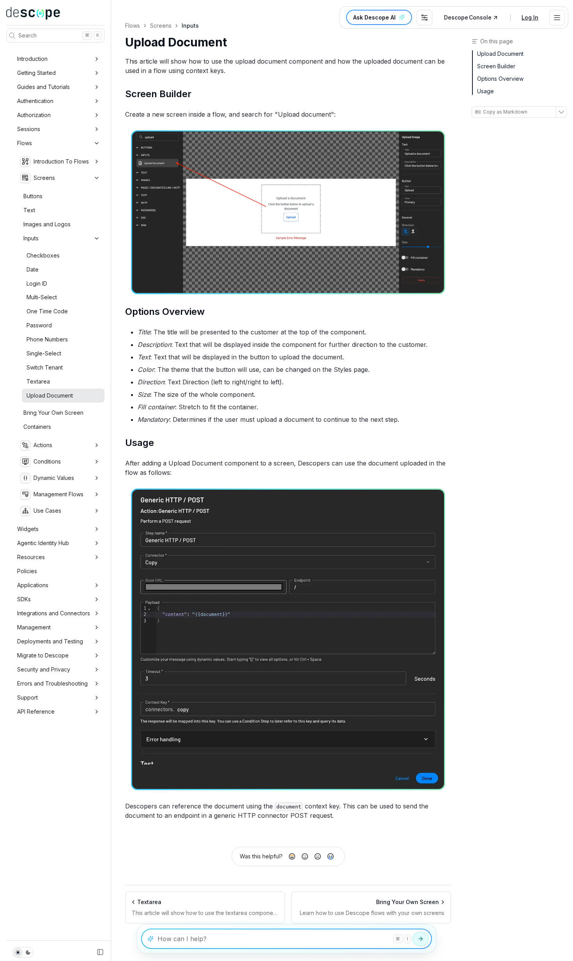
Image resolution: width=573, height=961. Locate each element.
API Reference (36, 711)
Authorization (34, 115)
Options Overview (165, 311)
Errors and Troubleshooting (52, 683)
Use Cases (47, 510)
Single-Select (44, 353)
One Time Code (47, 311)
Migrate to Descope (43, 655)
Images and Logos (47, 224)
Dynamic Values (54, 477)
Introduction (32, 58)
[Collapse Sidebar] (100, 952)
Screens (44, 177)
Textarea (38, 381)
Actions (43, 445)
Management (34, 627)
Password (39, 325)
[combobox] (424, 17)
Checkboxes (43, 255)
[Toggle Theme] (23, 952)
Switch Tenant (45, 367)
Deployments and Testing (50, 641)
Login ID (37, 283)
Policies (27, 571)
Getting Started (36, 72)
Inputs (31, 238)
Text (29, 210)
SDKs (24, 599)
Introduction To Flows (61, 161)
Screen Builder (158, 93)
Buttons (32, 196)
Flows (24, 143)
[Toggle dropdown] (557, 17)
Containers (37, 426)
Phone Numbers (47, 339)
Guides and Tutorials (43, 86)
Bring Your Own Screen (53, 412)
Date (33, 269)
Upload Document (50, 395)
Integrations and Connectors (53, 613)
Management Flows (58, 494)
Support (27, 697)
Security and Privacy (43, 669)
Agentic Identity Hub (43, 543)
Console (468, 17)
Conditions (47, 461)
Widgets (28, 529)
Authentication (35, 101)
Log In (530, 17)
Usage (139, 442)
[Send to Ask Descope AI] (420, 939)
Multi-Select (42, 297)
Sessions (28, 129)
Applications (32, 585)
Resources (31, 557)
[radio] (292, 856)
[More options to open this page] (561, 112)
